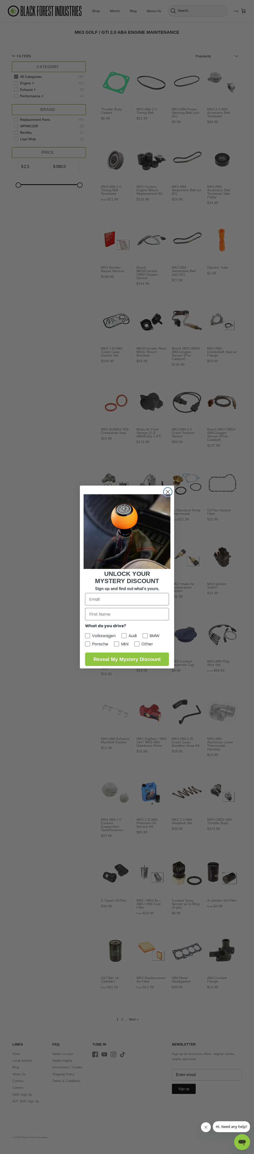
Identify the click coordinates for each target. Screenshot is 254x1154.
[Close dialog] (167, 492)
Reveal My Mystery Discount (127, 659)
